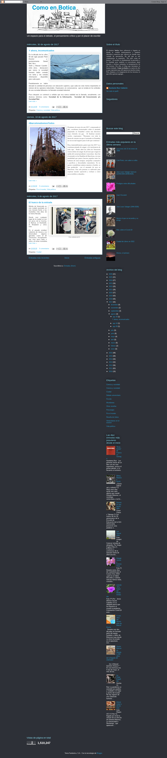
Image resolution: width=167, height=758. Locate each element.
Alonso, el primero (122, 253)
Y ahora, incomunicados (41, 50)
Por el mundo (41, 189)
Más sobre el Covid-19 (124, 230)
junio (113, 333)
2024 (111, 280)
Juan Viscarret (121, 195)
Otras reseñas (111, 406)
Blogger (99, 753)
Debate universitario (113, 395)
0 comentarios (44, 107)
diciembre (114, 305)
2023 (111, 283)
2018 (111, 299)
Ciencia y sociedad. (113, 388)
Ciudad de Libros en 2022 (125, 241)
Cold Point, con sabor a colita (126, 160)
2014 (111, 359)
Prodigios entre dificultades (126, 183)
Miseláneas (110, 403)
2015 (111, 356)
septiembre (115, 311)
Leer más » (33, 101)
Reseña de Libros (112, 417)
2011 (111, 368)
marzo (113, 343)
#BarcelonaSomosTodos (41, 123)
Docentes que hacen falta (118, 505)
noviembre (115, 308)
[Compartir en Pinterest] (67, 107)
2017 (111, 302)
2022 (111, 286)
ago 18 (115, 323)
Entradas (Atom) (70, 266)
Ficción (108, 399)
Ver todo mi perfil (112, 91)
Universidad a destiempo (119, 705)
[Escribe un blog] (60, 107)
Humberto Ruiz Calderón (118, 88)
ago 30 (115, 317)
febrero (113, 346)
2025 (111, 277)
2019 (111, 296)
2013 (111, 362)
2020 (111, 293)
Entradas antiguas (92, 258)
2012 (111, 365)
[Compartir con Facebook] (64, 107)
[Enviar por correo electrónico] (57, 107)
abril (112, 339)
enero (113, 349)
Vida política (55, 110)
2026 (111, 274)
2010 (111, 371)
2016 (111, 353)
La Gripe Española (118, 678)
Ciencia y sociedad (43, 110)
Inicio (67, 258)
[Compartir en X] (62, 107)
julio (112, 330)
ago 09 (115, 326)
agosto (113, 314)
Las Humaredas (118, 533)
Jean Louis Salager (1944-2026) (127, 207)
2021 (111, 290)
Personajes (110, 410)
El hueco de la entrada (40, 202)
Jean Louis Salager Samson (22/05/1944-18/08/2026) (126, 173)
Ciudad (38, 252)
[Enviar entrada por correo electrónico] (53, 107)
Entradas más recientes (39, 258)
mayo (113, 336)
